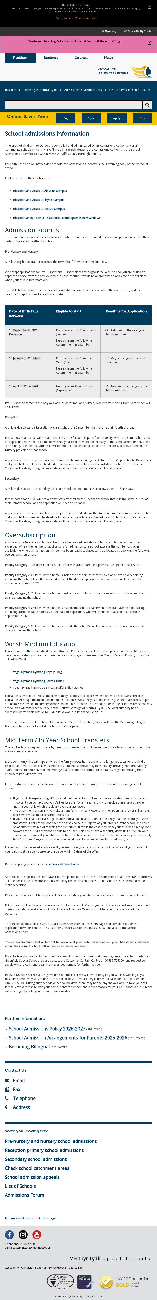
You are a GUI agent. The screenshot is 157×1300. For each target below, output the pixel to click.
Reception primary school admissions (44, 1150)
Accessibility (11, 1267)
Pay (65, 118)
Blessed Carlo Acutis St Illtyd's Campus (38, 200)
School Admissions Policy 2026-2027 (47, 1028)
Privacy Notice (57, 1267)
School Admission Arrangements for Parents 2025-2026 (68, 1037)
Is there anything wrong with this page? (31, 1218)
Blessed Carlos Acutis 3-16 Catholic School (41, 218)
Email (19, 1080)
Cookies (42, 1267)
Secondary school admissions (36, 1159)
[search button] (147, 104)
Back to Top (76, 1267)
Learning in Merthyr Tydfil (40, 90)
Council (81, 58)
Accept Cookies (64, 17)
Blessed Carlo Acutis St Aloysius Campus (40, 191)
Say (142, 118)
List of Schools (20, 1186)
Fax (16, 1089)
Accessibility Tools (139, 31)
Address (21, 1107)
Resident (20, 58)
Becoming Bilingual (29, 1046)
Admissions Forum (24, 1195)
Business (51, 58)
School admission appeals (32, 1177)
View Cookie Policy (86, 17)
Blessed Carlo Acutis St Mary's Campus (39, 209)
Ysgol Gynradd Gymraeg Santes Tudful (38, 681)
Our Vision (27, 1267)
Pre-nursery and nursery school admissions (51, 1141)
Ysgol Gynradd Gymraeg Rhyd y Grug (37, 672)
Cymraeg (110, 31)
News (108, 58)
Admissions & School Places (83, 90)
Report (91, 118)
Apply (116, 118)
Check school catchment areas (37, 1168)
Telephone (24, 1098)
